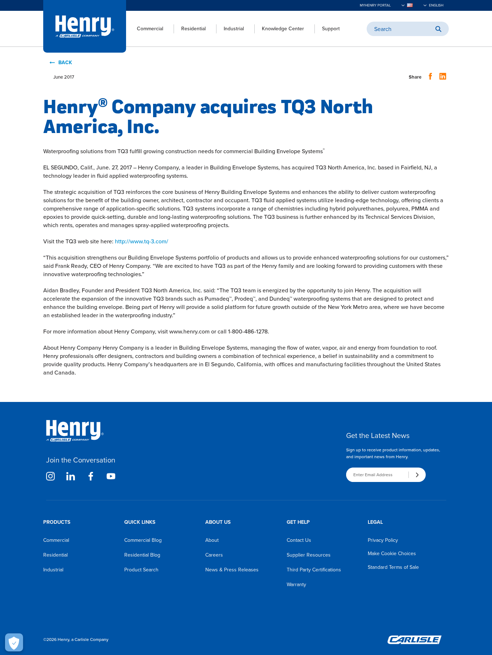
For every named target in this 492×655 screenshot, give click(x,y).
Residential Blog (142, 555)
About (212, 540)
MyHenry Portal (375, 5)
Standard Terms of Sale (393, 567)
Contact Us (299, 540)
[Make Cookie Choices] (14, 642)
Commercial (150, 28)
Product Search (141, 570)
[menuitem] (144, 29)
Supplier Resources (309, 555)
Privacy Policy (383, 540)
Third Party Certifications (314, 570)
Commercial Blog (143, 540)
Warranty (296, 584)
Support (331, 28)
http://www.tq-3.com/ (141, 241)
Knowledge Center (283, 28)
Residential (193, 28)
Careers (214, 555)
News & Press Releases (232, 570)
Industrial (234, 28)
